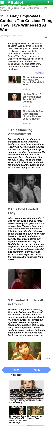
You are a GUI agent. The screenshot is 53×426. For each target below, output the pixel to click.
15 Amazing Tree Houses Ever (34, 417)
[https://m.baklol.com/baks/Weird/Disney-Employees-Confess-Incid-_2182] (46, 37)
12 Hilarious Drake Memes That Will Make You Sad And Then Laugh (18, 419)
